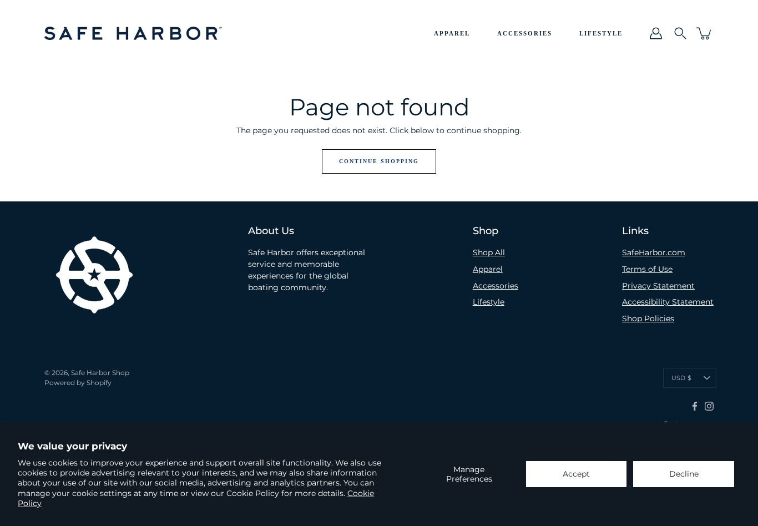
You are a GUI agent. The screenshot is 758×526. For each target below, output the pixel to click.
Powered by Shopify (78, 382)
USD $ (681, 378)
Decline (684, 474)
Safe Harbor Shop (100, 372)
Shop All (489, 252)
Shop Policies (648, 318)
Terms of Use (647, 269)
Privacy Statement (658, 286)
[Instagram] (709, 406)
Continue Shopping (379, 161)
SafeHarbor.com (653, 252)
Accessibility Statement (668, 302)
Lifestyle (601, 33)
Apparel (452, 33)
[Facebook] (694, 406)
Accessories (524, 33)
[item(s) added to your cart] (705, 33)
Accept (576, 474)
